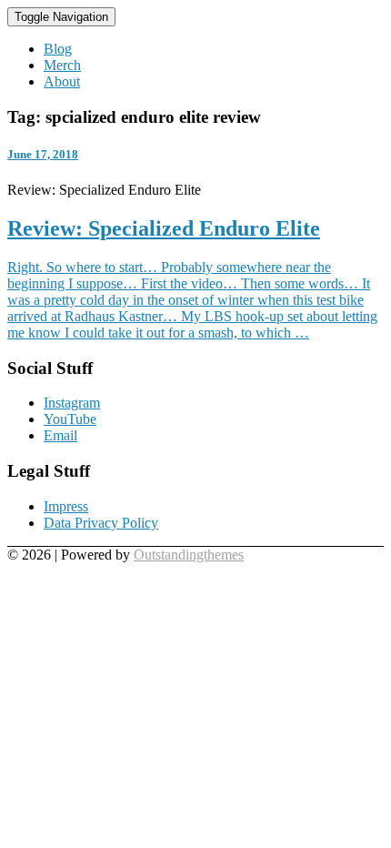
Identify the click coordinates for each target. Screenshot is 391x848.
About (62, 81)
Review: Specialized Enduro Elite (163, 228)
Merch (62, 65)
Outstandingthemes (189, 554)
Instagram (72, 402)
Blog (58, 48)
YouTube (70, 419)
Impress (66, 506)
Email (60, 435)
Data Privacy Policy (101, 522)
